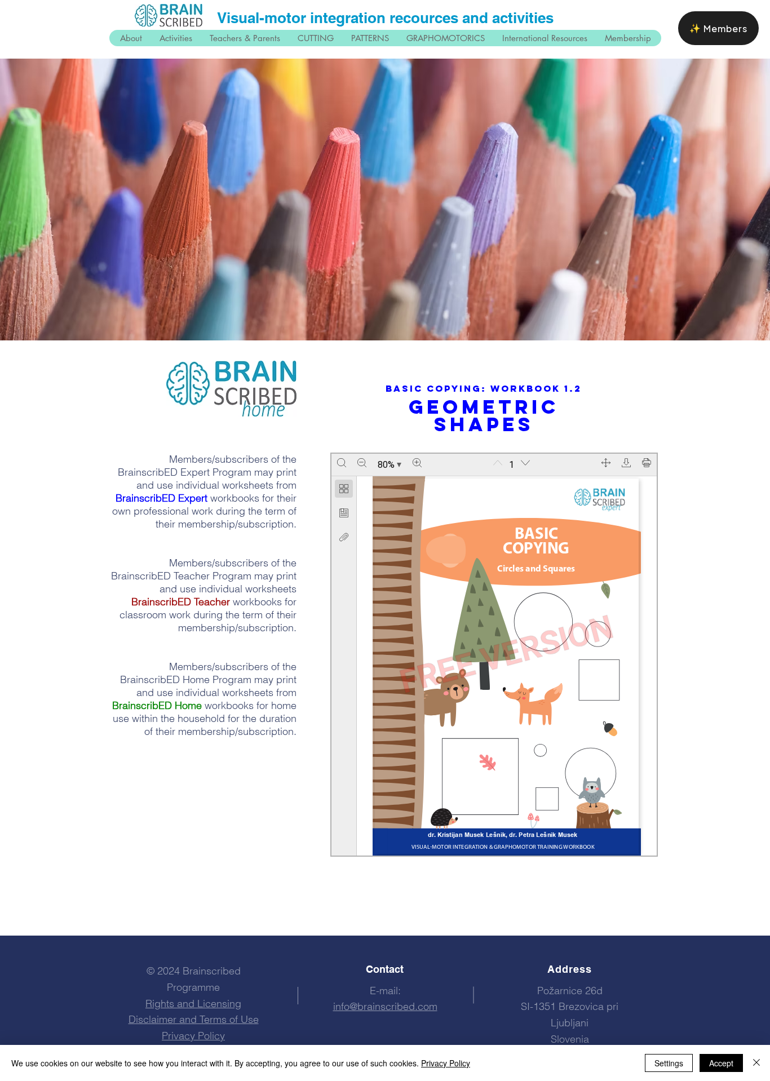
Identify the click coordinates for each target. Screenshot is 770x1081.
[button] (628, 38)
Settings (668, 1063)
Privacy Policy (445, 1063)
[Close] (756, 1063)
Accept (721, 1063)
